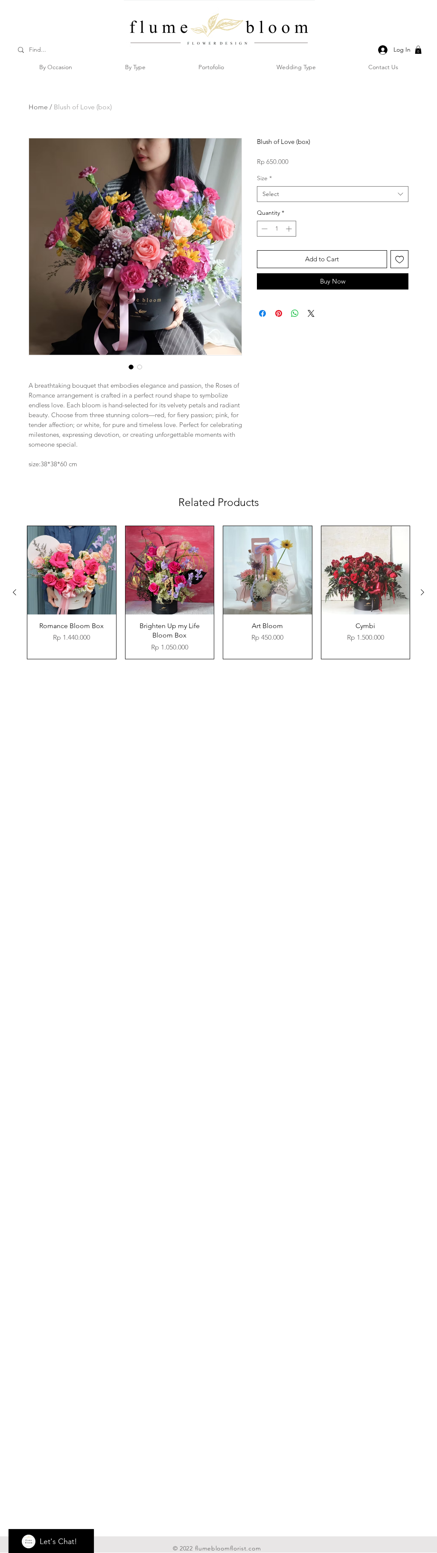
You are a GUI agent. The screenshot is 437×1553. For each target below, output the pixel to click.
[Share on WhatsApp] (295, 313)
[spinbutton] (276, 228)
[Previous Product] (14, 592)
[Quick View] (71, 570)
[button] (418, 50)
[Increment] (289, 228)
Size (264, 178)
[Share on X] (311, 313)
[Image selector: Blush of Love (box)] (131, 367)
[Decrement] (263, 228)
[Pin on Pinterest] (279, 313)
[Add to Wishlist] (399, 259)
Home (38, 107)
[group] (218, 592)
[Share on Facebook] (262, 313)
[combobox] (332, 194)
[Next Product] (422, 592)
